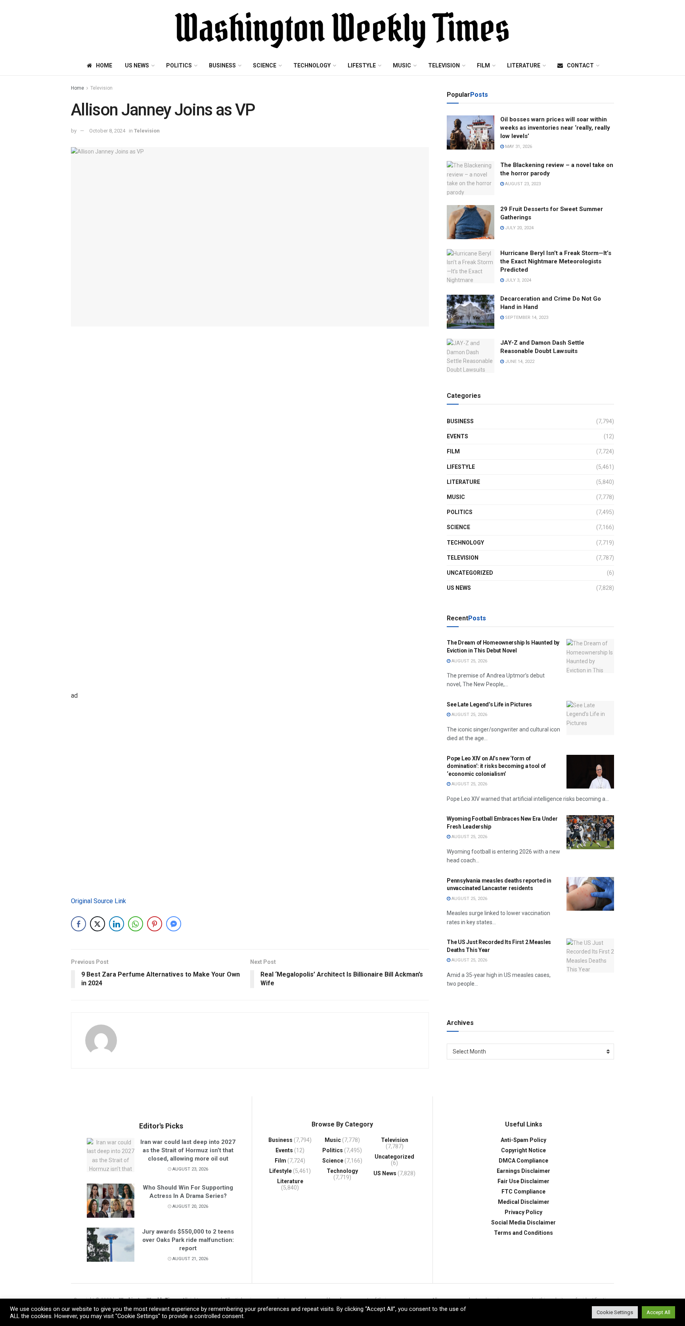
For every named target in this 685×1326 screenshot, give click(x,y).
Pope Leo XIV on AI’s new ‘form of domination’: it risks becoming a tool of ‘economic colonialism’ (496, 766)
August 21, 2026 (189, 1258)
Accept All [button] (658, 1312)
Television (444, 65)
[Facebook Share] (78, 923)
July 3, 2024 (517, 280)
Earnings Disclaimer (523, 1171)
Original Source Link (98, 901)
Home (104, 65)
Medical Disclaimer (523, 1202)
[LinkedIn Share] (116, 923)
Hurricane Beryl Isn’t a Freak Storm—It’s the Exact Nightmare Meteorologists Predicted (555, 261)
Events (457, 436)
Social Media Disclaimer (523, 1222)
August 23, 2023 (522, 183)
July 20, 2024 (519, 227)
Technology (312, 65)
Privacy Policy (523, 1212)
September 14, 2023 (526, 317)
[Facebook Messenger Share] (173, 923)
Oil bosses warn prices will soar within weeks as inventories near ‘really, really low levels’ (555, 128)
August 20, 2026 (189, 1206)
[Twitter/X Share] (97, 923)
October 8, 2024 (107, 131)
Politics (179, 65)
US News (137, 65)
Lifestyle (362, 65)
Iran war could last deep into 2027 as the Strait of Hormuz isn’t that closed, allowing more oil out (187, 1150)
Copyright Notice (523, 1150)
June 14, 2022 (519, 361)
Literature (523, 65)
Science (264, 65)
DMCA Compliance (523, 1160)
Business (222, 65)
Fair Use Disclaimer (523, 1181)
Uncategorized (470, 573)
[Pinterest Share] (154, 923)
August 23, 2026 (189, 1169)
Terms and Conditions (523, 1233)
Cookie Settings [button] (615, 1312)
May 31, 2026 (518, 146)
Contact (580, 65)
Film (483, 65)
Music (402, 65)
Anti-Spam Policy (523, 1140)
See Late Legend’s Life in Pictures (489, 704)
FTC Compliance (523, 1191)
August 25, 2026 (468, 661)
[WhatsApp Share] (135, 923)
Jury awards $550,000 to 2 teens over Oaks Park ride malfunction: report (188, 1240)
